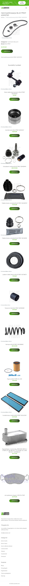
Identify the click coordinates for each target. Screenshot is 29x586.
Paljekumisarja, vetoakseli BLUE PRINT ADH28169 (14, 238)
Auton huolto (4, 541)
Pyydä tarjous (22, 3)
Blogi (2, 565)
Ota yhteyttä (4, 568)
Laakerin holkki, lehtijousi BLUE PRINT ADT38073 (14, 274)
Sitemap (3, 576)
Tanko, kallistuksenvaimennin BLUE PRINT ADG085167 (14, 93)
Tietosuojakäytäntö (6, 573)
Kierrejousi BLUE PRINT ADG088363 (14, 344)
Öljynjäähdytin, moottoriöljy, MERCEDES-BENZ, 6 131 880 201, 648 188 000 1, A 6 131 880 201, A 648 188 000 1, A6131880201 (14, 450)
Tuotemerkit (10, 42)
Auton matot (4, 543)
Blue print (16, 42)
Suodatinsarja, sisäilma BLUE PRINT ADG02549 (14, 415)
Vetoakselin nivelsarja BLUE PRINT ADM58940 (14, 166)
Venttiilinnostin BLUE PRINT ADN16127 (14, 130)
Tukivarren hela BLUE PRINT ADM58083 (14, 308)
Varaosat (3, 556)
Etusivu (2, 17)
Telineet (3, 551)
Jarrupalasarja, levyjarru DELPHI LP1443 (14, 495)
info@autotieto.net (5, 533)
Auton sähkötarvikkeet (6, 546)
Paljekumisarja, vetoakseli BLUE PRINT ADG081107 (14, 203)
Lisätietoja (7, 51)
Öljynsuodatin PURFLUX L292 (14, 379)
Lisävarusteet (4, 548)
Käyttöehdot (4, 570)
